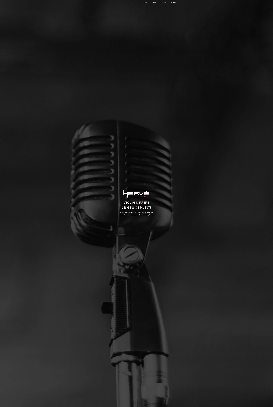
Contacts (173, 2)
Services (155, 2)
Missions (164, 2)
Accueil (146, 2)
